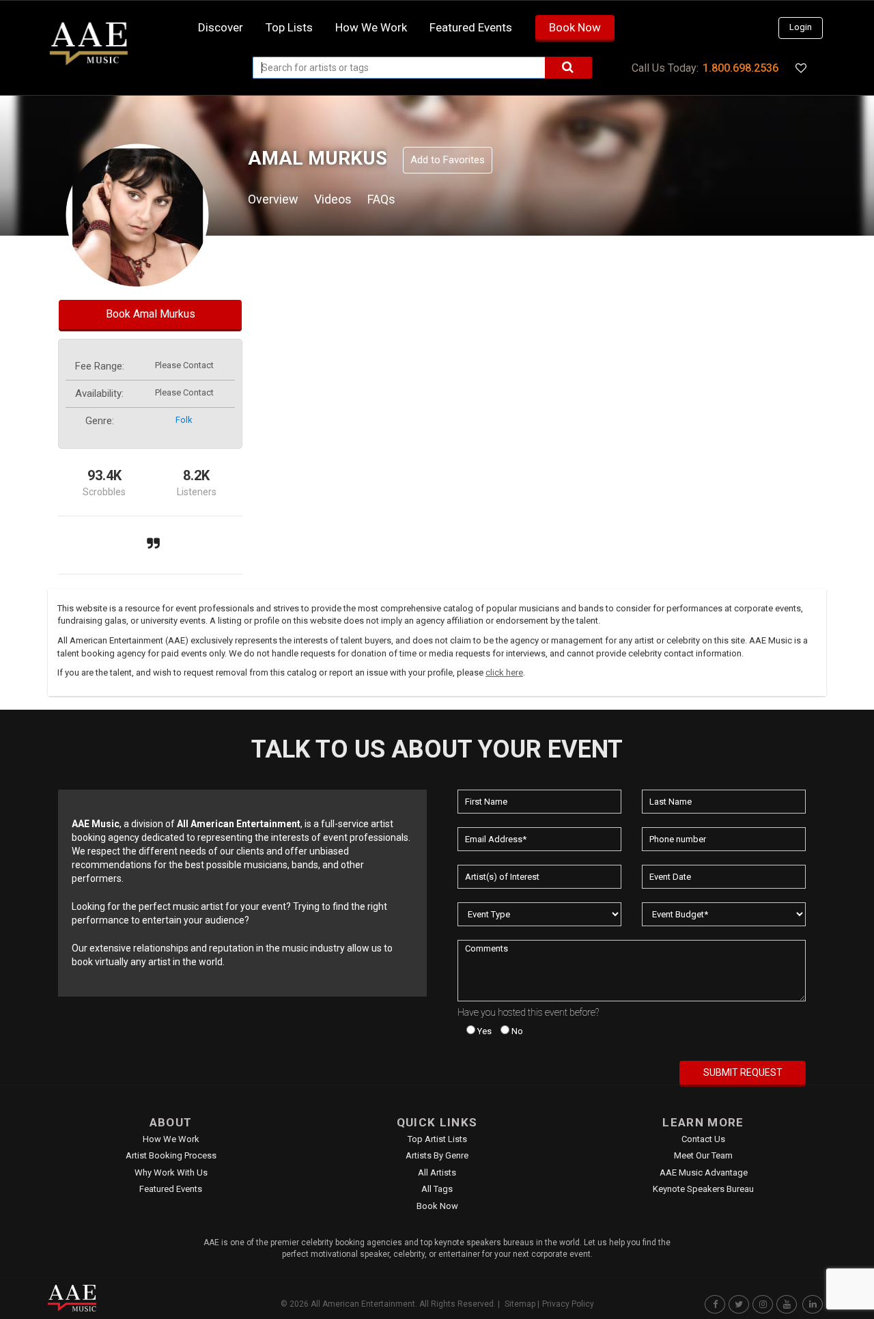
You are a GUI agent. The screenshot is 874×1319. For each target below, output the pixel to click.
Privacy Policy (568, 1304)
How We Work (171, 1139)
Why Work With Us (171, 1172)
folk (184, 420)
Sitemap (520, 1304)
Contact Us (703, 1139)
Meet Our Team (703, 1155)
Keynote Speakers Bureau (703, 1189)
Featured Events (470, 27)
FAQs (381, 199)
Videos (333, 199)
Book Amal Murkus (150, 313)
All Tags (437, 1189)
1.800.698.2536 (740, 67)
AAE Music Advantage (704, 1172)
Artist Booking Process (171, 1155)
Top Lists (289, 27)
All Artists (437, 1172)
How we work (371, 27)
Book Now (575, 27)
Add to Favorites (447, 160)
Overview (273, 199)
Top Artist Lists (437, 1139)
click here (504, 672)
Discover (220, 27)
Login (800, 27)
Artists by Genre (437, 1155)
